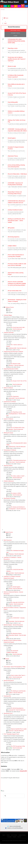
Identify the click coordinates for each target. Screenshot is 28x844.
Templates (19, 6)
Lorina (10, 329)
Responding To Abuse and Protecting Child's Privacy (15, 192)
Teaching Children (8, 465)
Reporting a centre (12, 48)
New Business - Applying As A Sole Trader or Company (17, 300)
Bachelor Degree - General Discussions (13, 625)
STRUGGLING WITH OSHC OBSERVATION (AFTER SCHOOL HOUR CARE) (16, 40)
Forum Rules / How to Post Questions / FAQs (14, 666)
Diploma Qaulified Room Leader (19, 729)
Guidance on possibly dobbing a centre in (16, 112)
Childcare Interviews (9, 332)
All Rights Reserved (22, 840)
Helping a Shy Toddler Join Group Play (16, 121)
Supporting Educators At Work (11, 369)
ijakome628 (12, 398)
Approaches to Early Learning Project (15, 273)
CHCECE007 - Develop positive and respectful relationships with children (17, 130)
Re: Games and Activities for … (18, 507)
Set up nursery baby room (14, 290)
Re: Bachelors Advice (16, 633)
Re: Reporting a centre (16, 412)
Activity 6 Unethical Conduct (15, 210)
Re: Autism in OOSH (16, 493)
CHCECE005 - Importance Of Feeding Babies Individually (15, 183)
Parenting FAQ (7, 696)
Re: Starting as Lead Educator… (19, 691)
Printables (16, 6)
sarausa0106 (12, 710)
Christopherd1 (12, 508)
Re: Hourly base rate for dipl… (18, 327)
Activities (12, 6)
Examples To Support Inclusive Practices (16, 148)
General (7, 658)
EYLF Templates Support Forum (11, 734)
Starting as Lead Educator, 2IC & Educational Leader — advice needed (16, 220)
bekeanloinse (12, 446)
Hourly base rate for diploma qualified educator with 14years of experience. (16, 58)
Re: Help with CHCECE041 (17, 602)
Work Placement (8, 540)
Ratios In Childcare (8, 388)
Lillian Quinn (12, 462)
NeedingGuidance (13, 413)
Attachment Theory (13, 156)
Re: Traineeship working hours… (19, 460)
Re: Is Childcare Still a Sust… (18, 427)
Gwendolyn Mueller (13, 635)
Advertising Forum (8, 713)
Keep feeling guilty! (13, 102)
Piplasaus (11, 554)
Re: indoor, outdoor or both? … (18, 476)
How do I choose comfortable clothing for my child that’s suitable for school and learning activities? (17, 283)
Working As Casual (8, 432)
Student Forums (9, 532)
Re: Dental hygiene (15, 587)
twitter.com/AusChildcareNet (15, 826)
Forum (23, 5)
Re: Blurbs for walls (15, 363)
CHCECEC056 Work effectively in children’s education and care (16, 201)
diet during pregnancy (13, 237)
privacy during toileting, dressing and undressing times (16, 165)
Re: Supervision (15, 396)
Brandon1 (11, 365)
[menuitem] (5, 23)
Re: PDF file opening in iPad (18, 746)
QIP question (11, 228)
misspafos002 (23, 771)
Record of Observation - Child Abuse (17, 174)
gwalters (11, 429)
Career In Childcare (8, 419)
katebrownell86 (12, 348)
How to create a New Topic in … (19, 675)
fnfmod (10, 588)
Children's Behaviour (9, 481)
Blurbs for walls (12, 66)
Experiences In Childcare (10, 401)
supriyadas (11, 621)
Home (2, 6)
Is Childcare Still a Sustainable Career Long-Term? (15, 76)
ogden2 (11, 692)
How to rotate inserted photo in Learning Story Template (16, 255)
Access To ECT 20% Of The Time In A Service (17, 94)
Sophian (11, 604)
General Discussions (9, 680)
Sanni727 (11, 730)
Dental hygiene (12, 138)
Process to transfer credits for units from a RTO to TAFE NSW (17, 264)
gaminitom (11, 573)
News (5, 6)
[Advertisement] (14, 12)
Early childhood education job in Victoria (16, 85)
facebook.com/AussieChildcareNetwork (15, 828)
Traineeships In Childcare (10, 450)
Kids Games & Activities (9, 498)
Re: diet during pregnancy (17, 708)
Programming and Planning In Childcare (13, 351)
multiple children (12, 246)
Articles (9, 6)
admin (10, 677)
